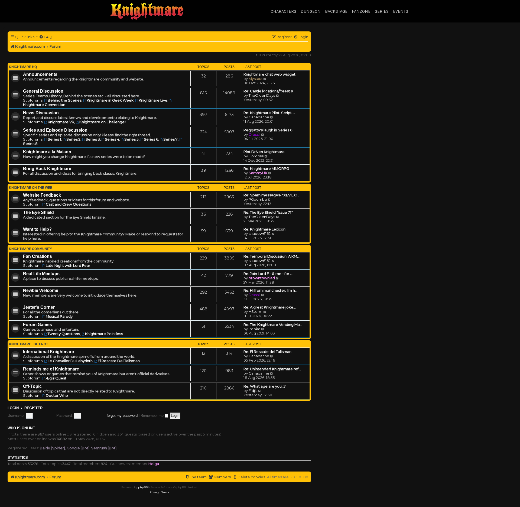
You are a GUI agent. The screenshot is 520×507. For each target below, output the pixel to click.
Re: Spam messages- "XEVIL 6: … (271, 195)
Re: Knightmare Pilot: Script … (269, 112)
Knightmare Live (153, 100)
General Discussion (43, 91)
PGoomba (258, 199)
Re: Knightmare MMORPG (266, 168)
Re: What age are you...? (264, 386)
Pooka (254, 329)
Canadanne (259, 117)
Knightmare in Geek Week (110, 100)
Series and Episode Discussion (55, 130)
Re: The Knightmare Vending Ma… (272, 324)
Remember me (153, 416)
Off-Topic (32, 386)
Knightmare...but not (28, 344)
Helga (153, 463)
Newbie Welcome (40, 290)
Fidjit (253, 390)
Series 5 (131, 139)
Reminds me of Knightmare (51, 369)
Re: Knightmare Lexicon (264, 229)
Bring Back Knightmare (47, 168)
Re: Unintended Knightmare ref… (272, 369)
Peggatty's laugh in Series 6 (267, 130)
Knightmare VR (61, 122)
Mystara (255, 78)
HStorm (255, 311)
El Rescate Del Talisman (119, 361)
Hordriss (256, 156)
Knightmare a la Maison (47, 152)
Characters (283, 11)
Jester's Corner (39, 307)
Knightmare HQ (23, 67)
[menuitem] (45, 37)
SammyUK (258, 173)
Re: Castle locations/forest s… (269, 91)
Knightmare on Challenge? (102, 122)
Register (33, 408)
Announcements (40, 74)
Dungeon (311, 11)
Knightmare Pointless (104, 334)
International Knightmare (48, 351)
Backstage (336, 11)
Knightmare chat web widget (269, 74)
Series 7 (170, 139)
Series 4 (112, 139)
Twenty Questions (64, 334)
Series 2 (73, 139)
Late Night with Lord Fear (68, 265)
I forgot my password (121, 416)
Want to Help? (37, 229)
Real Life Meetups (41, 273)
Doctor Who (57, 395)
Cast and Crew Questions (68, 204)
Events (400, 11)
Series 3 (93, 139)
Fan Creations (37, 256)
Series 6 (151, 139)
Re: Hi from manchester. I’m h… (270, 290)
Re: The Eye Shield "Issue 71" (268, 212)
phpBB (143, 487)
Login (13, 408)
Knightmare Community (30, 249)
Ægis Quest (56, 378)
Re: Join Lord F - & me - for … (267, 273)
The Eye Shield (38, 212)
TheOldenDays (262, 95)
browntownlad (262, 278)
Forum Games (37, 324)
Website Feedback (42, 195)
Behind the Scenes (65, 100)
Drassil (254, 134)
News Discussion (41, 112)
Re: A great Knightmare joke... (269, 307)
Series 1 (54, 139)
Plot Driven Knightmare (264, 152)
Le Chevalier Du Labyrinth (70, 361)
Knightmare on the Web (31, 188)
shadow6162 (260, 233)
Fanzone (361, 11)
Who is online (21, 428)
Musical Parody (59, 316)
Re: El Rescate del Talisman (267, 351)
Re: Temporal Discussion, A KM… (271, 256)
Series (382, 11)
